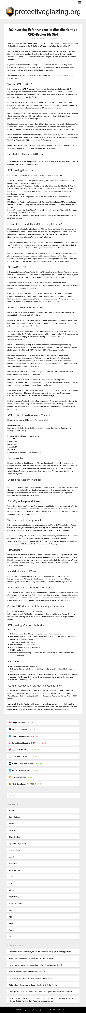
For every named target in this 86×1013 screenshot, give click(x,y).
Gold (10, 883)
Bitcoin (11, 824)
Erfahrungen (13, 863)
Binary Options (14, 817)
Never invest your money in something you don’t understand (31, 958)
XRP (10, 937)
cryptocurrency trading (17, 843)
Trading (11, 930)
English (11, 857)
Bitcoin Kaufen (14, 837)
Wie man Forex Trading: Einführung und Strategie (27, 972)
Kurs (10, 910)
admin (54, 38)
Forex (11, 877)
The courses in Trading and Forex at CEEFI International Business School (35, 965)
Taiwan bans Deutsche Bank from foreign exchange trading (30, 978)
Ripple (11, 917)
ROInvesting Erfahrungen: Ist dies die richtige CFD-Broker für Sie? (33, 985)
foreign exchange (15, 870)
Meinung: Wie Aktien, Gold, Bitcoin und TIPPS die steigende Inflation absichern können (40, 991)
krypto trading (14, 897)
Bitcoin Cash (13, 830)
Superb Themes (64, 1010)
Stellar (11, 923)
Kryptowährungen (15, 903)
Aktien (11, 810)
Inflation (12, 890)
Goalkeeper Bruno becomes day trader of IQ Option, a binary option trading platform (40, 952)
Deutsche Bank (14, 850)
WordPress (54, 1010)
